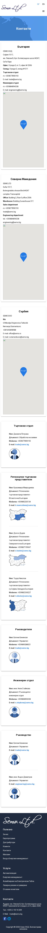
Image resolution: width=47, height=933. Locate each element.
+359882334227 (24, 592)
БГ (38, 4)
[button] (23, 125)
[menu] (43, 11)
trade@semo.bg (15, 79)
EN (43, 4)
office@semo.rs (15, 333)
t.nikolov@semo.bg (23, 596)
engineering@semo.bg (18, 90)
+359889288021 (24, 645)
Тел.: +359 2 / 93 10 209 (12, 910)
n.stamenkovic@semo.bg (19, 337)
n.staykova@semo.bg (24, 703)
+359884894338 (24, 699)
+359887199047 (24, 547)
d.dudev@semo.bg (23, 551)
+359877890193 (24, 441)
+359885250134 (24, 502)
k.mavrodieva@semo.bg (25, 505)
